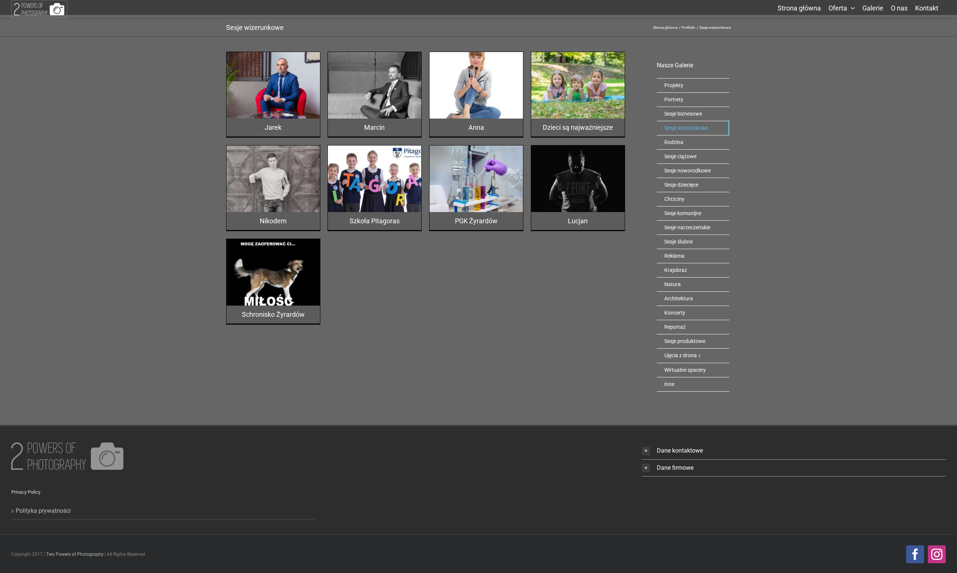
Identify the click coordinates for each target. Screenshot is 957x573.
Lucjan (578, 221)
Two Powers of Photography (75, 554)
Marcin (374, 127)
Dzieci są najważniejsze (578, 127)
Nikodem (273, 221)
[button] (794, 450)
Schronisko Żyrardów (273, 314)
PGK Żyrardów (476, 221)
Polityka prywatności (43, 510)
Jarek (273, 127)
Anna (476, 127)
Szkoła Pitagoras (375, 221)
